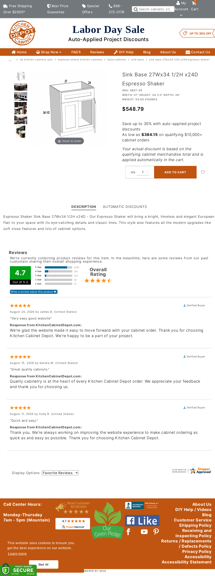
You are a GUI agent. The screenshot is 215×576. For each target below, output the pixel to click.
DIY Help (126, 52)
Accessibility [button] (198, 556)
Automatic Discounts (125, 207)
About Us (168, 52)
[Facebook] (128, 531)
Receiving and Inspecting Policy (194, 533)
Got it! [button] (44, 564)
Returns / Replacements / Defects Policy (186, 543)
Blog (147, 52)
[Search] (135, 9)
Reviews (97, 52)
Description (83, 207)
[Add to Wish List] (203, 172)
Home (21, 52)
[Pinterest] (156, 531)
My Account (181, 6)
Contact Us (200, 52)
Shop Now (49, 52)
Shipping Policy (195, 525)
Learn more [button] (17, 553)
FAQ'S (76, 52)
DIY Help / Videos (193, 509)
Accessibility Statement (187, 561)
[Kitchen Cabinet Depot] (22, 33)
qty (133, 172)
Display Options (26, 473)
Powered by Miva (93, 570)
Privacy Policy (197, 551)
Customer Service (193, 520)
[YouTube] (144, 531)
